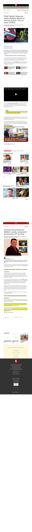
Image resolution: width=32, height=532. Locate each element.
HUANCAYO (21, 6)
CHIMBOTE (11, 6)
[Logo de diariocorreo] (16, 5)
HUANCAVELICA (17, 6)
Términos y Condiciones (16, 362)
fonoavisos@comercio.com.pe (17, 353)
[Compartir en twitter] (27, 12)
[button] (16, 83)
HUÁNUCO (25, 6)
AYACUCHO (8, 6)
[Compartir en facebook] (25, 12)
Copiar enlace (13, 133)
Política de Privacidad (16, 364)
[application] (16, 84)
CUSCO (14, 6)
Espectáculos (6, 12)
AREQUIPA (5, 6)
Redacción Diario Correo (8, 46)
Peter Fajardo (14, 140)
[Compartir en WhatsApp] (8, 133)
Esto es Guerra (18, 140)
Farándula (22, 140)
